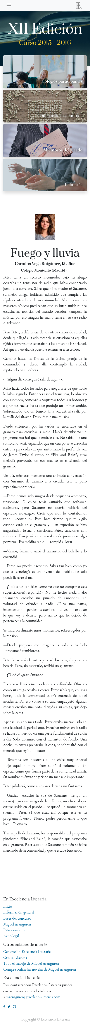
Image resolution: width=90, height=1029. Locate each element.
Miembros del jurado (62, 150)
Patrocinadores (14, 929)
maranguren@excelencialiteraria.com (33, 996)
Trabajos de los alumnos (60, 115)
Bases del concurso (17, 918)
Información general (18, 912)
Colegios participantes (62, 81)
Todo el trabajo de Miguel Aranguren (31, 963)
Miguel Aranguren (17, 924)
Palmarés (73, 184)
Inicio (7, 906)
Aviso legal (11, 935)
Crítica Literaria (15, 957)
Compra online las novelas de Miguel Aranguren (39, 969)
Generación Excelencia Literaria (27, 951)
